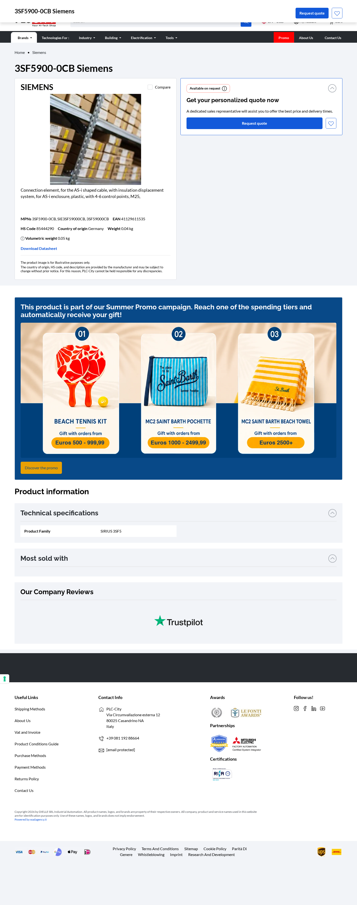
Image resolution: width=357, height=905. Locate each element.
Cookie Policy (215, 848)
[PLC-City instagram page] (296, 708)
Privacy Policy (124, 848)
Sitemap (191, 848)
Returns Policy (27, 778)
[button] (332, 88)
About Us (23, 720)
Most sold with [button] (44, 558)
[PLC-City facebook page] (305, 708)
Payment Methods (30, 767)
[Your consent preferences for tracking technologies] (4, 678)
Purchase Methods (30, 755)
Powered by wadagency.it (31, 819)
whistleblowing (151, 854)
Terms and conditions (160, 848)
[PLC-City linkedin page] (313, 708)
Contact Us (24, 790)
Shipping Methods (30, 709)
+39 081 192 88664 (122, 738)
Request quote (312, 13)
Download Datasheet (39, 248)
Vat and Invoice (27, 732)
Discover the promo (41, 467)
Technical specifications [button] (59, 513)
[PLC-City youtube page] (322, 708)
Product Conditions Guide (37, 743)
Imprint (176, 854)
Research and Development (211, 854)
